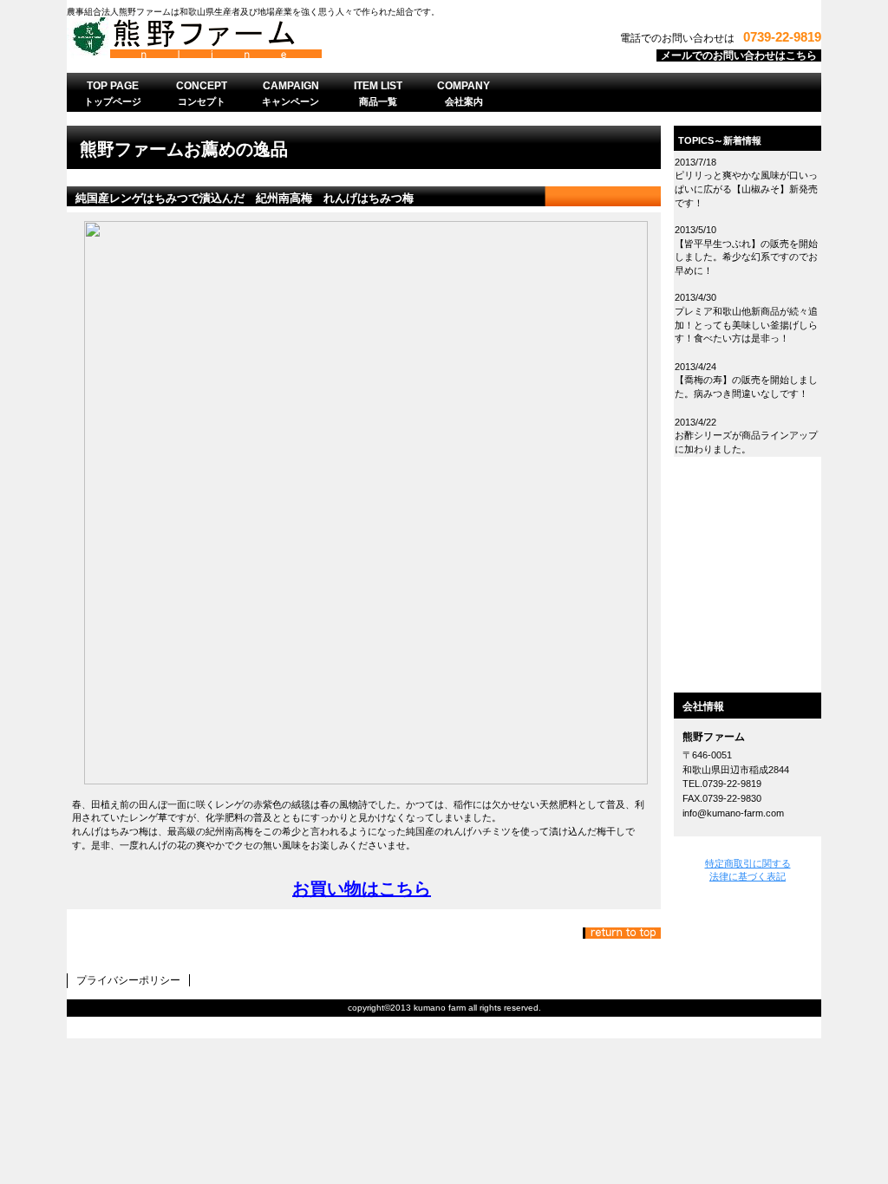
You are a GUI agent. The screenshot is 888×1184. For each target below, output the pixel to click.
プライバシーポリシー (128, 980)
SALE (747, 544)
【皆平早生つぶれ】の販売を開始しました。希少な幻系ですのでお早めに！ (746, 257)
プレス (747, 645)
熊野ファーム (283, 42)
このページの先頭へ (622, 933)
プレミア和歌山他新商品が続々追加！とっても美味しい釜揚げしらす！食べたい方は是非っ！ (746, 324)
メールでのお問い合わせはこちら (739, 55)
